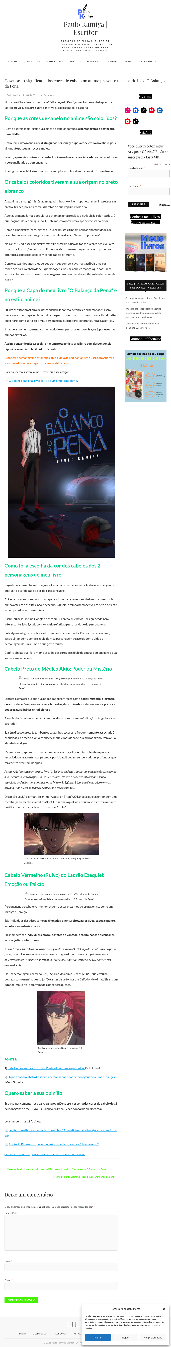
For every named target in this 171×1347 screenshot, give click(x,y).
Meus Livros (55, 61)
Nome (8, 1260)
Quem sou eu (32, 61)
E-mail (9, 1280)
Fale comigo (148, 61)
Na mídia (112, 61)
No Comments (47, 95)
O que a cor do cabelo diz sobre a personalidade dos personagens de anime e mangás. (62, 1077)
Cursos (129, 61)
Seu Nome (134, 186)
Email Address (136, 168)
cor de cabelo (50, 1154)
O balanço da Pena (73, 1154)
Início (12, 61)
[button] (164, 1309)
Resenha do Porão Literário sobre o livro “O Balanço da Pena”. (85, 1176)
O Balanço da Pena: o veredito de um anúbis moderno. (43, 380)
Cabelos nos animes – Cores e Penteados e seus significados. (46, 1068)
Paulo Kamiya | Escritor (85, 28)
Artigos (75, 61)
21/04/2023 (29, 95)
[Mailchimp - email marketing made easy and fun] (164, 207)
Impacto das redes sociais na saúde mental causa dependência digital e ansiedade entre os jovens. (143, 312)
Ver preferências (153, 1337)
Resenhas (93, 61)
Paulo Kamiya (13, 95)
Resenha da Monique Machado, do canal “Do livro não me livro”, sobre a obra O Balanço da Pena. (56, 1169)
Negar (125, 1337)
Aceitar (98, 1337)
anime (35, 1154)
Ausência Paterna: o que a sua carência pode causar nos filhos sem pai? (54, 1144)
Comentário (12, 1213)
